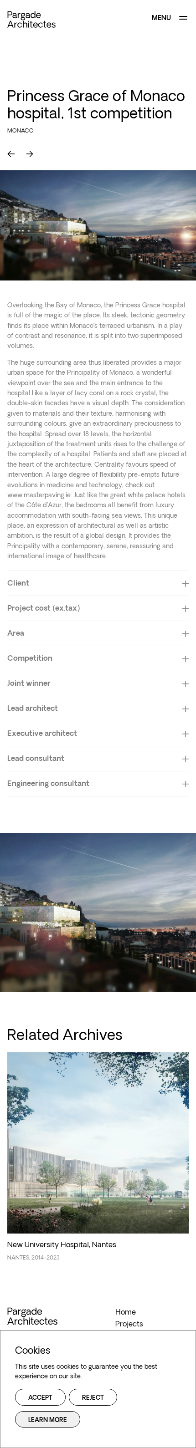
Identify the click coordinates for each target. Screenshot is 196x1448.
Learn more (47, 1420)
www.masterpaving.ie (39, 495)
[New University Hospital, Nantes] (98, 1161)
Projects (129, 1324)
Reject (93, 1398)
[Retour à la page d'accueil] (31, 19)
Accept (40, 1398)
